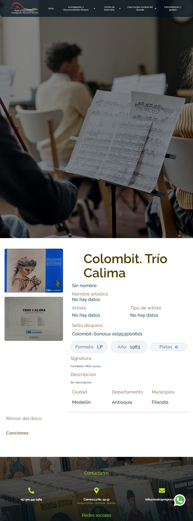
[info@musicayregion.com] (162, 490)
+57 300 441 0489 (31, 499)
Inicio (51, 8)
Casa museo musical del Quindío (140, 8)
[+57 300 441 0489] (31, 490)
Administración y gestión (172, 8)
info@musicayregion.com (161, 499)
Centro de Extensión (109, 8)
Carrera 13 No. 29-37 (96, 499)
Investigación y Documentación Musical (76, 8)
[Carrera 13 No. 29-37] (96, 490)
